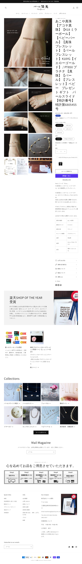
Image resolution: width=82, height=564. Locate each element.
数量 (56, 148)
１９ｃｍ (59, 132)
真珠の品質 (26, 507)
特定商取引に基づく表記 (10, 501)
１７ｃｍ (59, 129)
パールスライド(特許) (11, 403)
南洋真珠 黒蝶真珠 (66, 427)
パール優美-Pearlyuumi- (38, 560)
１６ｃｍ (68, 125)
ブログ (24, 517)
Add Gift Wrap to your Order (68, 157)
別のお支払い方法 (67, 179)
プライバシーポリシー (10, 507)
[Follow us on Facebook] (56, 285)
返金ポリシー (7, 510)
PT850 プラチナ (68, 139)
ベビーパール (45, 427)
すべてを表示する (41, 432)
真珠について (26, 504)
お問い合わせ (26, 501)
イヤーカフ (7, 427)
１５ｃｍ (59, 125)
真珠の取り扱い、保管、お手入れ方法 (31, 513)
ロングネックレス (29, 427)
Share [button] (58, 281)
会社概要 (25, 498)
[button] (6, 8)
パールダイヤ (27, 403)
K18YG (58, 139)
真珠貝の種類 (26, 510)
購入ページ (33, 367)
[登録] (53, 452)
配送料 (61, 118)
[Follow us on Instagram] (61, 285)
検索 (5, 498)
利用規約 (6, 512)
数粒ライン (63, 403)
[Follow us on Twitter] (58, 285)
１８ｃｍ (68, 129)
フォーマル (45, 403)
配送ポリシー (7, 504)
